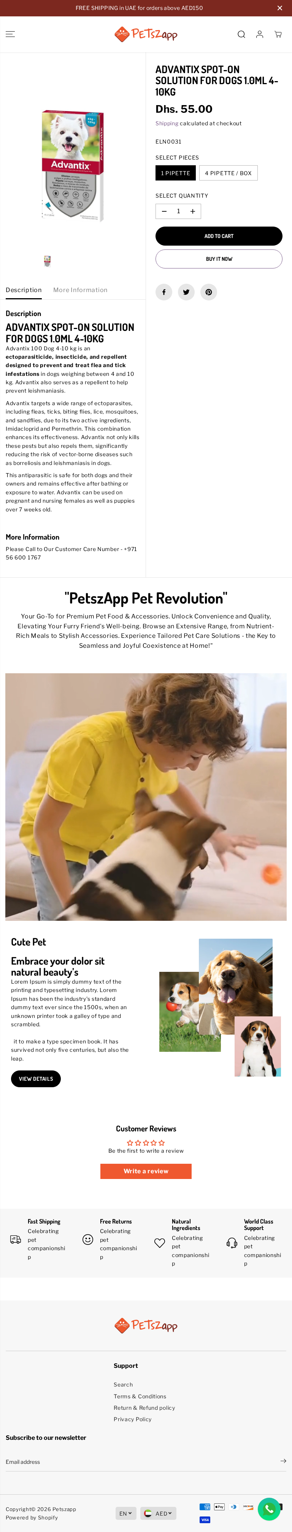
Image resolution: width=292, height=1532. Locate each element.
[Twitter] (186, 292)
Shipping (167, 123)
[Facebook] (164, 292)
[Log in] (259, 34)
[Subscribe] (283, 1461)
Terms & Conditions (140, 1396)
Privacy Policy (133, 1419)
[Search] (241, 34)
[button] (10, 34)
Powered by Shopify (32, 1517)
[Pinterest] (208, 292)
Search (123, 1384)
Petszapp (64, 1509)
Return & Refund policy (144, 1407)
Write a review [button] (146, 1171)
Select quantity (182, 195)
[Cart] (278, 34)
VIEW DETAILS (36, 1078)
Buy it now (219, 259)
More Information (80, 290)
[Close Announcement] (279, 8)
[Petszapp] (146, 34)
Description (24, 290)
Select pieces (177, 157)
